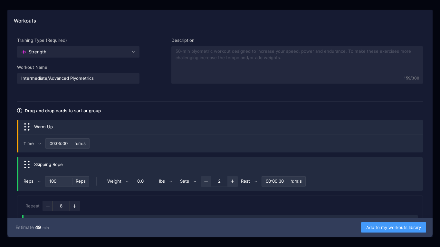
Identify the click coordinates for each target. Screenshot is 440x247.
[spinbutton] (59, 181)
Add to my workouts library (393, 227)
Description (183, 40)
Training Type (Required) (42, 40)
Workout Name (32, 67)
